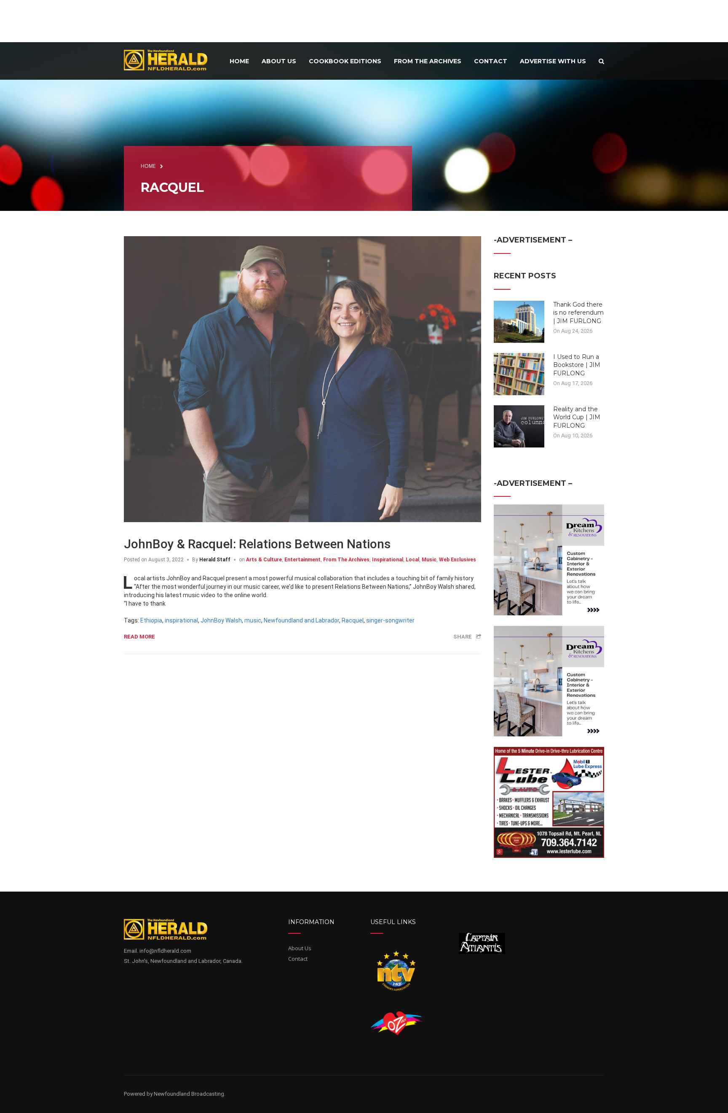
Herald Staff (214, 560)
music (252, 620)
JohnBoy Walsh (221, 620)
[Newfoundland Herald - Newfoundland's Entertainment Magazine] (170, 59)
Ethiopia (151, 620)
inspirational (181, 620)
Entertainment (302, 560)
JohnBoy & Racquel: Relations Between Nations (257, 543)
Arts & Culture (264, 560)
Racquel (353, 620)
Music (429, 560)
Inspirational (387, 560)
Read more (139, 636)
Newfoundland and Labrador (301, 620)
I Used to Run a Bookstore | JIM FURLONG (576, 365)
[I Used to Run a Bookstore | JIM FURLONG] (519, 373)
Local (412, 560)
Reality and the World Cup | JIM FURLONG (576, 417)
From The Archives (346, 560)
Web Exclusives (457, 560)
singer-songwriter (390, 620)
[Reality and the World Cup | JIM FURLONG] (519, 425)
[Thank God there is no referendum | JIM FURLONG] (519, 321)
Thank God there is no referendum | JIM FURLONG (578, 313)
